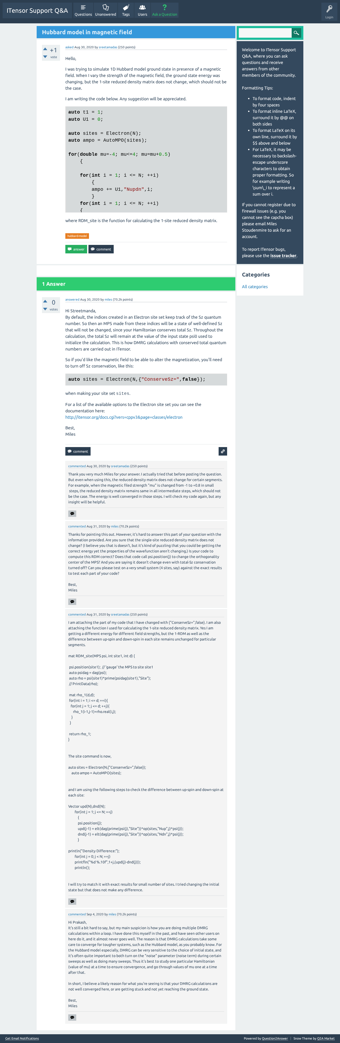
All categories (255, 286)
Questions (83, 14)
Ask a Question (164, 14)
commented (77, 466)
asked (69, 47)
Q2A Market (326, 1038)
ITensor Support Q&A (37, 10)
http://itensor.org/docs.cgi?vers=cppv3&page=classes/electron (123, 417)
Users (142, 14)
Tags (126, 14)
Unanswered (105, 14)
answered (72, 299)
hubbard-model (77, 235)
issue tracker (283, 255)
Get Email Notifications (22, 1038)
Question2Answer (275, 1038)
